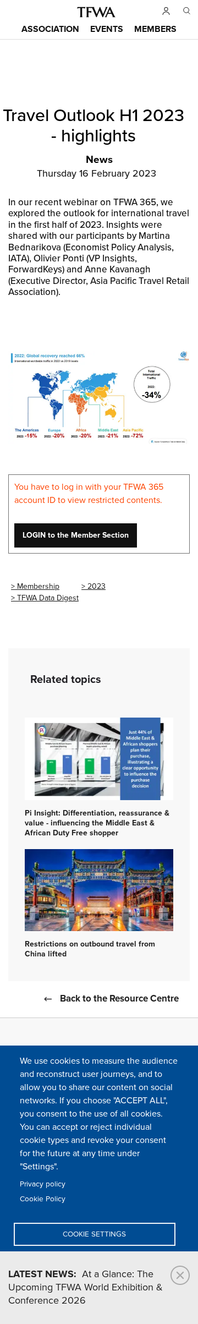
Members (155, 29)
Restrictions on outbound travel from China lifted (90, 949)
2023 (96, 586)
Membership (38, 586)
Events (106, 29)
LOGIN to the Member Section (76, 535)
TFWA (96, 12)
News (99, 160)
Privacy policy (42, 1184)
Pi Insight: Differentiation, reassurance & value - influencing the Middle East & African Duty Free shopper (97, 823)
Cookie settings (94, 1234)
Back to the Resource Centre (119, 999)
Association (50, 29)
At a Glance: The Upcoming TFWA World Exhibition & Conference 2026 (85, 1287)
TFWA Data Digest (48, 598)
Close (180, 1275)
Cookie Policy (42, 1199)
